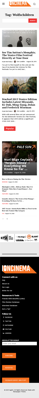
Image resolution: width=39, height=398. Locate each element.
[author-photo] (15, 62)
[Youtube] (3, 329)
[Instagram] (3, 325)
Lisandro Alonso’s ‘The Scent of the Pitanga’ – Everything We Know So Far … (18, 200)
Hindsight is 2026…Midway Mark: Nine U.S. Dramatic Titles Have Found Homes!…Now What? (17, 189)
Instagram (9, 325)
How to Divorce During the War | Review (16, 179)
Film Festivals (7, 61)
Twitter (8, 321)
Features (5, 194)
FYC (3, 213)
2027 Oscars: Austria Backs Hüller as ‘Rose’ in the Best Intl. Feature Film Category (19, 210)
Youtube (8, 329)
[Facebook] (3, 317)
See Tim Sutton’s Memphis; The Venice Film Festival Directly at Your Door (19, 55)
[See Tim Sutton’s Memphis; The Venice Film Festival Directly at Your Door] (19, 38)
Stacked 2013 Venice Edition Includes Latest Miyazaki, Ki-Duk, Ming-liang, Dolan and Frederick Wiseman (19, 103)
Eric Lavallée (21, 61)
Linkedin (8, 333)
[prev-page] (3, 219)
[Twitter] (3, 321)
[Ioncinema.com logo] (20, 4)
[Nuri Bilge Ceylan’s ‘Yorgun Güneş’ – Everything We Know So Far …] (19, 151)
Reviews (5, 182)
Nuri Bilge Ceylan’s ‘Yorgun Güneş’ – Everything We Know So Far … (18, 164)
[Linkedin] (3, 333)
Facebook (8, 317)
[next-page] (6, 219)
